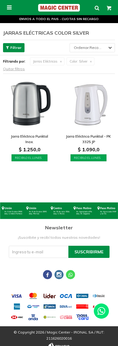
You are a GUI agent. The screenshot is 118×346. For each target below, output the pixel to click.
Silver (78, 61)
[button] (97, 7)
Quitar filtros (14, 69)
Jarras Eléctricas (45, 61)
